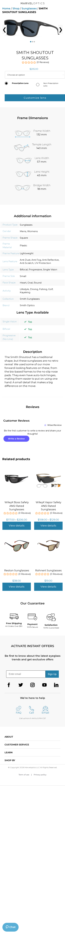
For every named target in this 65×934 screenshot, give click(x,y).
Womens (32, 231)
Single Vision (50, 269)
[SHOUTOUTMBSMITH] (32, 29)
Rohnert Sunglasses (48, 570)
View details (16, 525)
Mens (23, 231)
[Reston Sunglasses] (16, 540)
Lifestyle (24, 289)
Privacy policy (40, 775)
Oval (30, 282)
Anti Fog (36, 259)
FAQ (18, 712)
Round (37, 282)
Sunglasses (29, 8)
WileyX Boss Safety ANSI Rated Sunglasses (17, 506)
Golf (50, 289)
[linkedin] (56, 685)
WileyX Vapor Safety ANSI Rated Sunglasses (48, 506)
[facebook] (8, 685)
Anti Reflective (50, 259)
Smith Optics (27, 305)
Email (45, 712)
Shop (16, 8)
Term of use (24, 775)
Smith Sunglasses (30, 298)
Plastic (23, 245)
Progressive (35, 269)
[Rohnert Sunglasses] (48, 540)
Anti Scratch (27, 263)
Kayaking (25, 292)
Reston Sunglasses (16, 570)
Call (31, 712)
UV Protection (43, 263)
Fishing (43, 289)
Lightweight (26, 253)
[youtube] (44, 685)
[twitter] (20, 685)
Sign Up (52, 674)
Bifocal (24, 269)
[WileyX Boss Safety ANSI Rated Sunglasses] (16, 472)
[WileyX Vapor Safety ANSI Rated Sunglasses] (48, 472)
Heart (23, 282)
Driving (34, 289)
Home (6, 8)
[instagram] (32, 685)
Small (23, 276)
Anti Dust (25, 259)
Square (24, 237)
